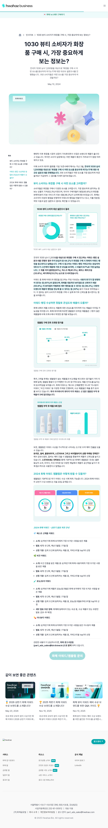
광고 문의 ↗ (98, 741)
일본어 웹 (6, 775)
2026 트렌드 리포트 (48, 765)
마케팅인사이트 (93, 686)
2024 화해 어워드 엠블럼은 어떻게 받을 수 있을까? (19, 185)
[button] (104, 6)
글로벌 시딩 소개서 (48, 770)
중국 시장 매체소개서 (46, 780)
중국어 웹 (6, 780)
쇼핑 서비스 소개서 (45, 775)
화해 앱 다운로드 (9, 760)
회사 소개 (33, 812)
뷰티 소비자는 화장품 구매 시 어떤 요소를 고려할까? (19, 164)
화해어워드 (19, 99)
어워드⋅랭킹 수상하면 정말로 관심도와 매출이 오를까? (18, 175)
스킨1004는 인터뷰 (50, 460)
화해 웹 (5, 765)
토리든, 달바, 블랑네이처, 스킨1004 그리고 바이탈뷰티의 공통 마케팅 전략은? (66, 453)
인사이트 (29, 35)
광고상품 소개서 (47, 760)
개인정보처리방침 (47, 812)
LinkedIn (78, 765)
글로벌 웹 (6, 770)
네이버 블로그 (80, 760)
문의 (70, 645)
